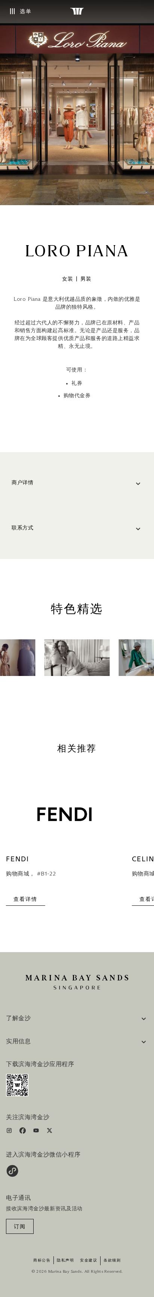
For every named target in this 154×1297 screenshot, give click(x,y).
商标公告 (41, 1260)
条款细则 (112, 1260)
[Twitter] (49, 1132)
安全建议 (88, 1260)
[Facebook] (23, 1132)
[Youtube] (37, 1132)
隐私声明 (65, 1260)
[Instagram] (10, 1132)
